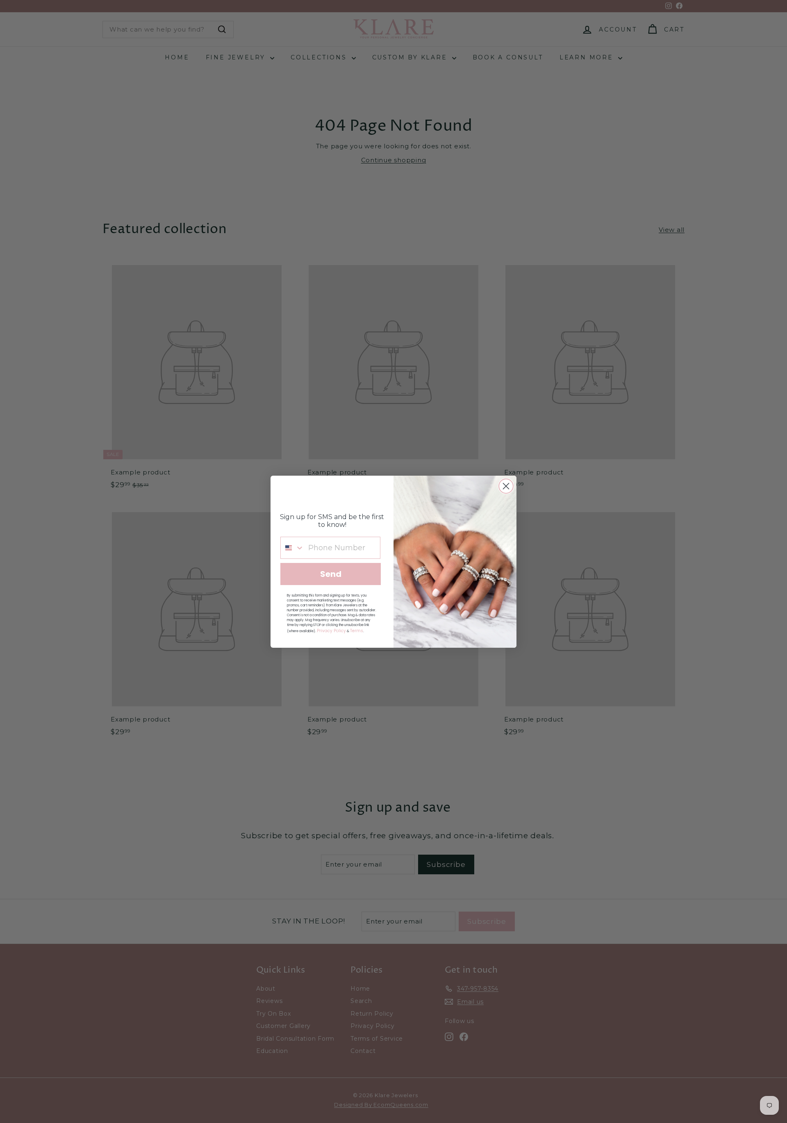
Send (330, 574)
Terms (356, 631)
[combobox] (292, 547)
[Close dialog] (506, 486)
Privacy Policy (331, 631)
